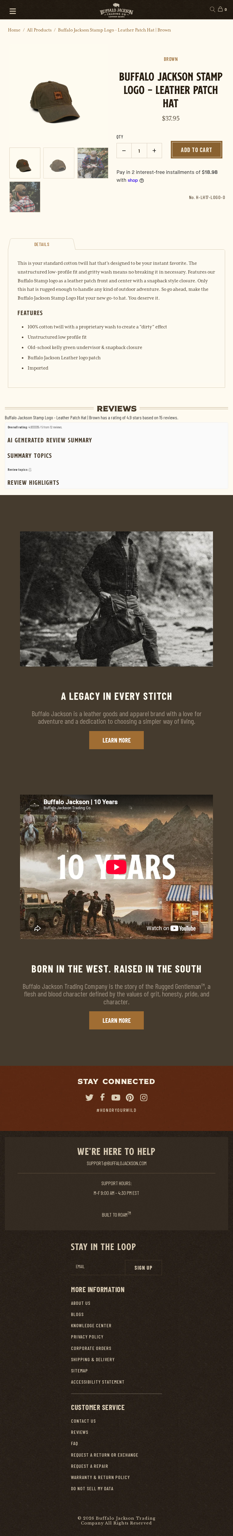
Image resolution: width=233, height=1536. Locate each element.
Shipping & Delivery (93, 1359)
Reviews (79, 1432)
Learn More (117, 740)
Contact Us (83, 1421)
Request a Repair (89, 1466)
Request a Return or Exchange (104, 1455)
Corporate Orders (91, 1348)
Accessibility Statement (98, 1382)
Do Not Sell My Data (92, 1488)
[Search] (212, 10)
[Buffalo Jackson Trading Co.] (116, 9)
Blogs (77, 1314)
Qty (119, 136)
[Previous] (14, 93)
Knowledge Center (91, 1325)
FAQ (74, 1443)
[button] (10, 9)
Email (80, 1266)
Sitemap (79, 1370)
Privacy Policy (87, 1336)
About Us (80, 1303)
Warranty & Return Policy (100, 1477)
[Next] (103, 93)
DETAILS (41, 244)
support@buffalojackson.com (117, 1163)
